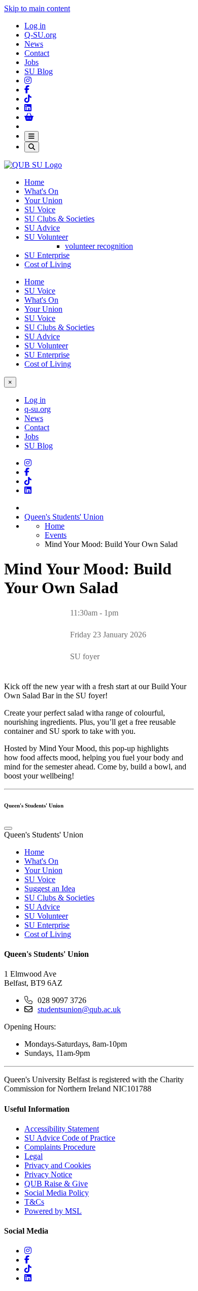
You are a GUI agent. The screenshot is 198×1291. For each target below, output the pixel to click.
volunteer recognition (99, 246)
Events (56, 535)
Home (34, 182)
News (33, 44)
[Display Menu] (31, 136)
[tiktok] (27, 1269)
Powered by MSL (53, 1211)
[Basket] (29, 117)
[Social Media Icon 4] (27, 481)
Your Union (43, 200)
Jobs (31, 62)
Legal (33, 1156)
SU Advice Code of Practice (69, 1138)
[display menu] (8, 828)
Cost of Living (47, 264)
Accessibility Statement (61, 1128)
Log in (35, 25)
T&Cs (34, 1202)
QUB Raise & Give (56, 1183)
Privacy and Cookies (57, 1165)
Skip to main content (37, 8)
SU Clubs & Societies (59, 218)
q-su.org (37, 409)
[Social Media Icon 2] (27, 108)
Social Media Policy (56, 1192)
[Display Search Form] (31, 147)
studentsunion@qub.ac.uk (79, 1009)
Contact (36, 53)
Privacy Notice (48, 1174)
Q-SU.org (40, 34)
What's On (41, 191)
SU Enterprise (47, 255)
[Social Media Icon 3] (27, 80)
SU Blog (38, 71)
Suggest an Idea (49, 888)
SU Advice (42, 227)
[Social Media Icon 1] (26, 89)
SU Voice (39, 209)
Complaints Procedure (59, 1147)
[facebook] (26, 1259)
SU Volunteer (46, 237)
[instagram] (27, 1250)
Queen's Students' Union (64, 516)
